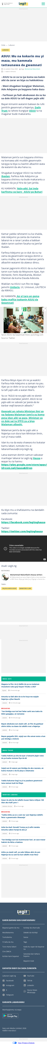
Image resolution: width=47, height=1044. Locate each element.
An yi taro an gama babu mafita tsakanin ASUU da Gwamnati (20, 299)
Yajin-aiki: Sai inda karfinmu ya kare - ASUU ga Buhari (21, 190)
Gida (3, 45)
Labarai (11, 45)
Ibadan (5, 176)
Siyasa (4, 690)
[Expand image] (44, 309)
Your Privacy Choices (26, 1043)
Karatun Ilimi (25, 588)
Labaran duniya (7, 806)
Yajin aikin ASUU (9, 588)
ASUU (32, 110)
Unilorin (15, 287)
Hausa (36, 458)
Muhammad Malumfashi (32, 69)
